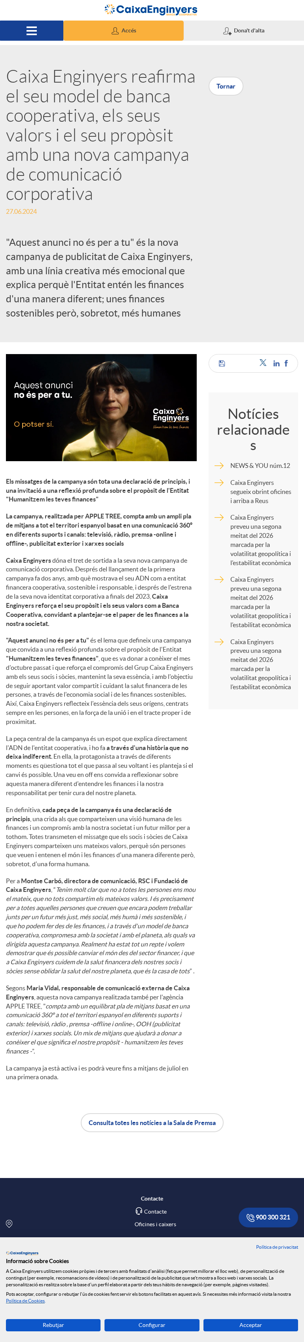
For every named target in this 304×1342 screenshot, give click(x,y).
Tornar (226, 86)
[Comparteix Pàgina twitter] (265, 363)
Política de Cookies (25, 1300)
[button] (123, 31)
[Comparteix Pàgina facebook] (286, 363)
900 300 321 (272, 1217)
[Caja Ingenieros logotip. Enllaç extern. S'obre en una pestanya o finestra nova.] (22, 1253)
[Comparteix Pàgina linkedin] (277, 363)
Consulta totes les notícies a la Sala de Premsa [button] (152, 1122)
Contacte (155, 1211)
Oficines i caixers (155, 1224)
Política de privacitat (277, 1247)
